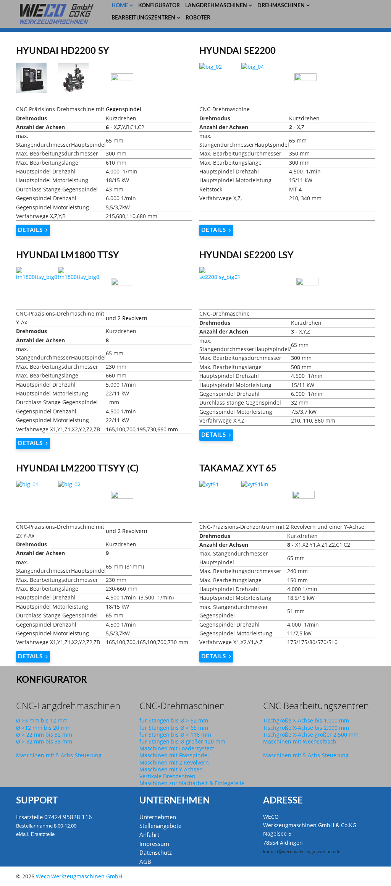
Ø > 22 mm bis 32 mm (44, 734)
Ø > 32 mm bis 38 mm (44, 741)
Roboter (198, 18)
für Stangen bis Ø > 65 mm (173, 727)
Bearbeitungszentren (143, 18)
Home (119, 5)
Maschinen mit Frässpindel (174, 755)
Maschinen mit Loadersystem (177, 748)
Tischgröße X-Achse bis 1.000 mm (306, 720)
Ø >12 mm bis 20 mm (43, 727)
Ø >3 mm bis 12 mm (42, 720)
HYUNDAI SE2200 (237, 51)
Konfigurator (159, 5)
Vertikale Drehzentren (167, 776)
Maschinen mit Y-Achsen (171, 769)
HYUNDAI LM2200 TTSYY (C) (77, 468)
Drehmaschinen (281, 5)
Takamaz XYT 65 (237, 468)
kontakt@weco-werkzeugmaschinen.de (301, 851)
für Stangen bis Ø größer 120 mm (182, 741)
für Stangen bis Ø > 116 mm (175, 734)
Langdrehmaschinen (216, 5)
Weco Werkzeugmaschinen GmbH (79, 876)
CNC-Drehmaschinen (182, 705)
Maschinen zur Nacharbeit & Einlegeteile (191, 783)
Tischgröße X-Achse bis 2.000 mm (306, 727)
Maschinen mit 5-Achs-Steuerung (59, 755)
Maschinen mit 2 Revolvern (174, 762)
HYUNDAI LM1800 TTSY (67, 255)
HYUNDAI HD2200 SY (62, 51)
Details (30, 230)
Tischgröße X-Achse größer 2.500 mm (311, 734)
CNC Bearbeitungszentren (316, 705)
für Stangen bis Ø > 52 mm (173, 720)
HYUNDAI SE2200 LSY (246, 255)
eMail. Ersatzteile (35, 834)
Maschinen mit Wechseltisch (299, 741)
